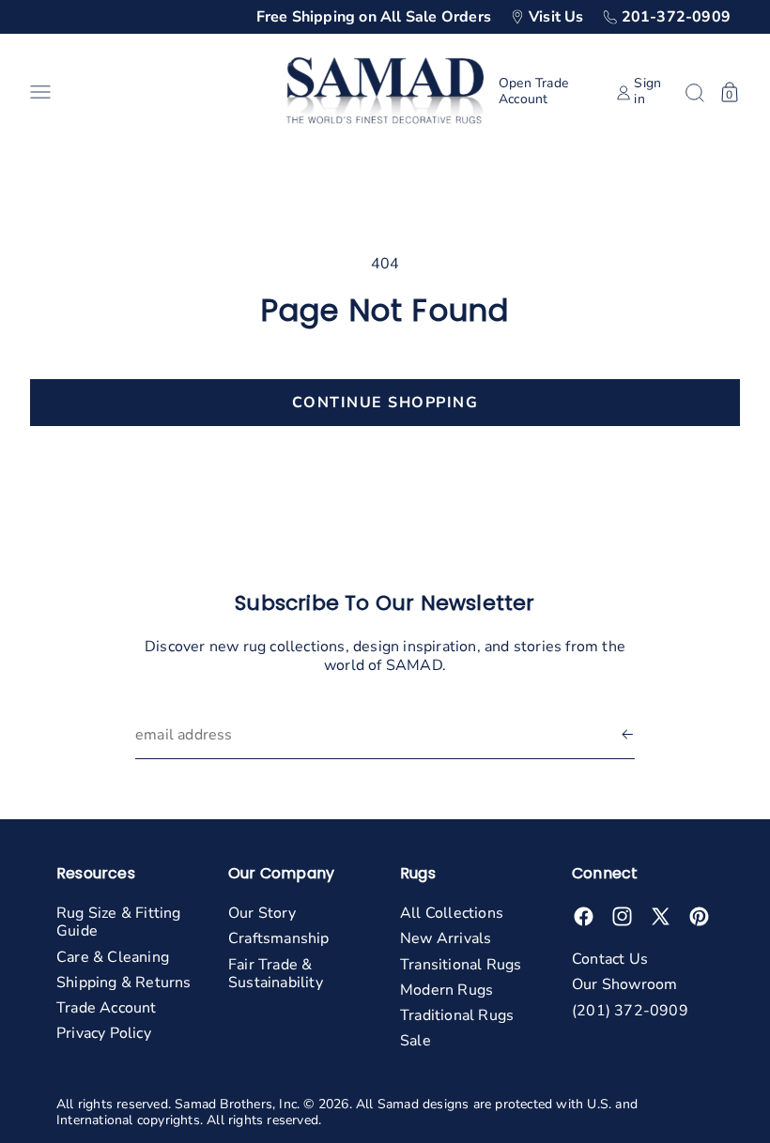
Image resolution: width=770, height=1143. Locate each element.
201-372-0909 (676, 17)
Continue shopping (385, 402)
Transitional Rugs (460, 964)
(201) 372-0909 (630, 1010)
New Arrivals (445, 938)
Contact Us (610, 959)
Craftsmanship (279, 938)
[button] (150, 92)
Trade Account (106, 1008)
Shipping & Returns (124, 982)
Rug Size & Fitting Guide (118, 922)
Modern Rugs (446, 990)
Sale (415, 1040)
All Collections (451, 913)
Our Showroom (624, 984)
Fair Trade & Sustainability (275, 973)
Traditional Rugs (457, 1015)
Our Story (262, 913)
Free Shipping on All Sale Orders (373, 17)
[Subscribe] (627, 735)
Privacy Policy (103, 1033)
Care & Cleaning (112, 957)
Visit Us (556, 17)
